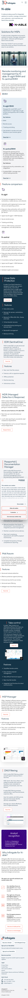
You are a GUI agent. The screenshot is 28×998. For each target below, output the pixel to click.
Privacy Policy (4, 965)
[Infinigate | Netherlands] (8, 2)
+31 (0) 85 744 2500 (8, 979)
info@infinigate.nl (8, 983)
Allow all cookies (14, 508)
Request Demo (7, 430)
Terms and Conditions (6, 968)
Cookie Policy (4, 967)
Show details (20, 504)
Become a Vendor (7, 942)
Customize (13, 512)
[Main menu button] (25, 2)
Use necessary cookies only (14, 516)
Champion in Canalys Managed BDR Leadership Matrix (12, 842)
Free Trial (7, 809)
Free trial (5, 137)
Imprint (3, 970)
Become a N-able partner (14, 926)
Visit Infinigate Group (20, 942)
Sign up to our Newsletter (9, 951)
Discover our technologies (14, 930)
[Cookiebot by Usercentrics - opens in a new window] (20, 480)
